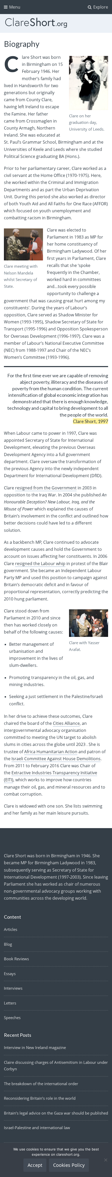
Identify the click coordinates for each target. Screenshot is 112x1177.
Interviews (13, 988)
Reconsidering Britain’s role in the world (40, 1098)
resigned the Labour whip (40, 563)
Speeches (12, 1017)
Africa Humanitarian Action (50, 751)
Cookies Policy (69, 1165)
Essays (10, 973)
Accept (35, 1165)
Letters (10, 1003)
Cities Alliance (66, 723)
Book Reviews (16, 958)
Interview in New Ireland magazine (35, 1047)
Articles (10, 929)
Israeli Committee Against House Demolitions (56, 759)
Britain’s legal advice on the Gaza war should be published (56, 1113)
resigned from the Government (46, 488)
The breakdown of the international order (41, 1083)
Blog (8, 944)
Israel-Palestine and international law (37, 1127)
